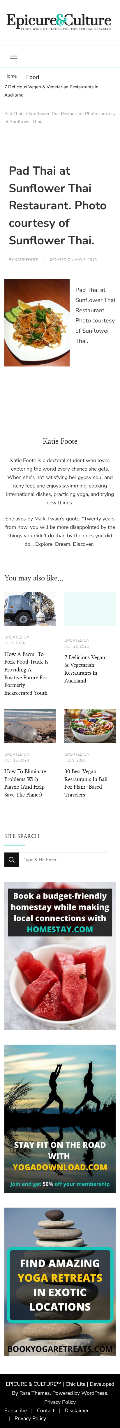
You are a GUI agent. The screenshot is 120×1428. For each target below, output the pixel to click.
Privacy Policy (60, 1402)
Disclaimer (77, 1410)
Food (32, 77)
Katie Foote (26, 259)
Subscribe (15, 1410)
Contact (45, 1410)
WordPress (94, 1393)
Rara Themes (35, 1393)
